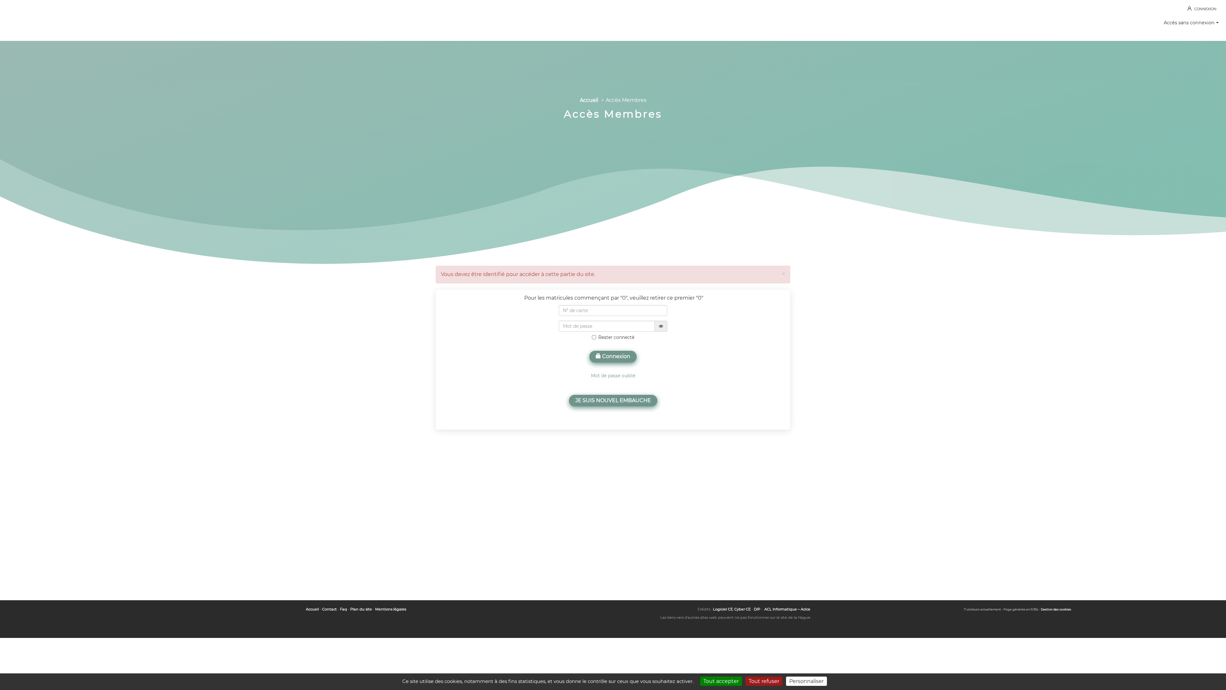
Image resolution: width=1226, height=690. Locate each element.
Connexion (615, 356)
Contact (329, 609)
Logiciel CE (723, 609)
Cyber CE (742, 609)
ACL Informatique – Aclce (787, 609)
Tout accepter (721, 681)
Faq (343, 609)
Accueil (589, 100)
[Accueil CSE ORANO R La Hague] (38, 19)
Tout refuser (764, 681)
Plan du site (361, 609)
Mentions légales (390, 609)
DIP (757, 609)
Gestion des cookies (1056, 609)
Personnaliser (806, 681)
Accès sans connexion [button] (1189, 23)
